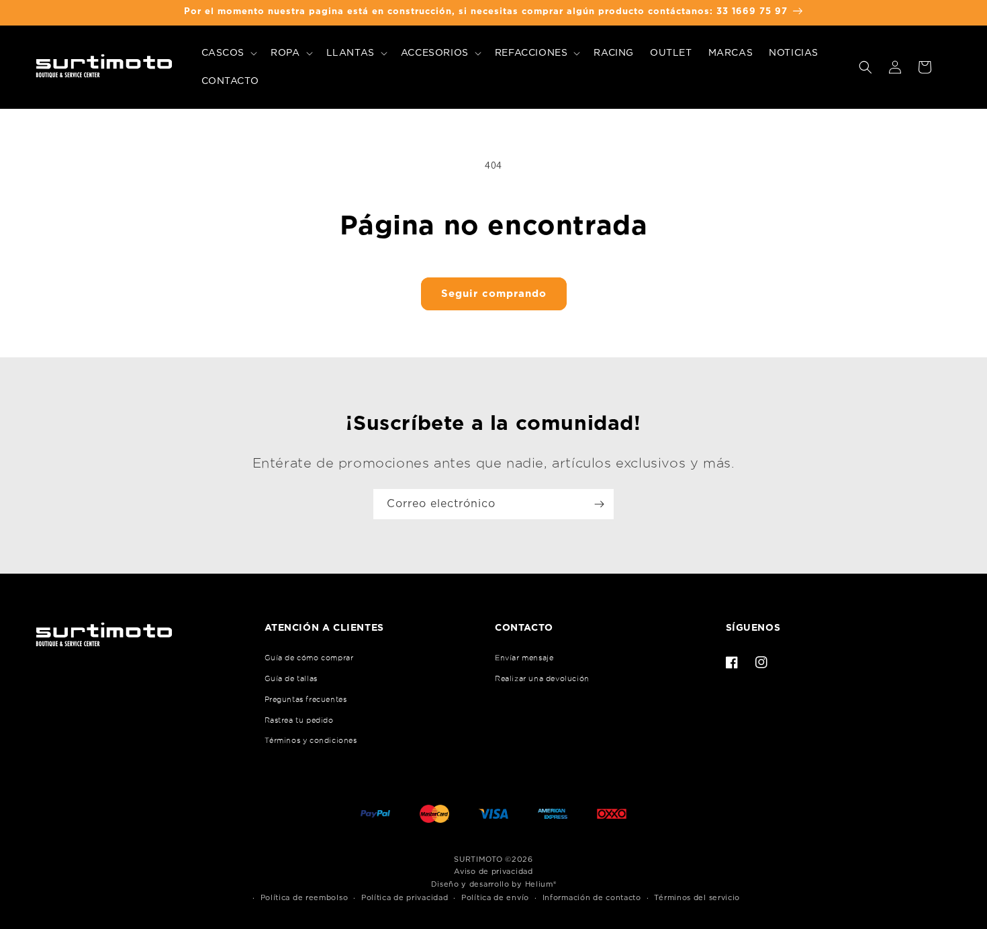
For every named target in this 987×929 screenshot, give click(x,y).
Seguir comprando (494, 294)
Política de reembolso (304, 897)
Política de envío (495, 897)
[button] (228, 53)
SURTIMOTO (478, 859)
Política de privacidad (404, 897)
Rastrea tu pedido (299, 720)
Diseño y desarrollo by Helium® (494, 884)
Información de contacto (592, 897)
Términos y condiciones (311, 740)
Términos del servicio (697, 897)
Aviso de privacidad (493, 871)
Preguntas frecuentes (306, 699)
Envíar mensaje (524, 658)
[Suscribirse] (599, 504)
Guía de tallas (291, 678)
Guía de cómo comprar (309, 658)
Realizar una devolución (542, 678)
